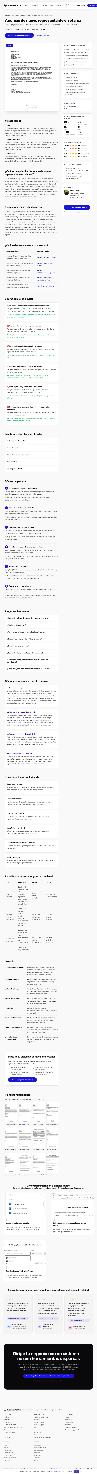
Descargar (7, 1437)
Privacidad (37, 1455)
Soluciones (35, 5)
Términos (37, 1458)
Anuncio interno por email (18, 688)
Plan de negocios (39, 1425)
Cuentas (37, 1419)
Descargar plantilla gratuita (19, 35)
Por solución (69, 1422)
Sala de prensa (8, 1450)
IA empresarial (39, 1422)
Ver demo (7, 1419)
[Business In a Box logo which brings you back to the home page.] (12, 5)
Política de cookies (59, 1471)
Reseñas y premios (10, 1458)
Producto (25, 5)
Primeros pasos (9, 1455)
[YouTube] (91, 1468)
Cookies (36, 1460)
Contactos (37, 1432)
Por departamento (70, 1427)
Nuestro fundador (40, 1447)
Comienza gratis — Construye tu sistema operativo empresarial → (48, 1376)
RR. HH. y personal (10, 1432)
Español (55, 1469)
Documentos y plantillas (72, 1430)
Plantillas (44, 5)
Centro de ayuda (9, 1453)
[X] (84, 1468)
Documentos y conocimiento (13, 1427)
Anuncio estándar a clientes (46, 257)
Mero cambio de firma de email (20, 753)
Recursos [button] (58, 5)
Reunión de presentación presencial (22, 712)
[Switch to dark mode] (72, 5)
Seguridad (7, 1460)
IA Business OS (8, 1422)
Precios (51, 5)
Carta (65, 108)
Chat (35, 1427)
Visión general (8, 1417)
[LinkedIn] (76, 1468)
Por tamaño (68, 1419)
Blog (5, 1445)
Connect (37, 1430)
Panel (36, 1435)
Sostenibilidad (38, 1450)
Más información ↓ (42, 35)
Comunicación (8, 1430)
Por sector (68, 1425)
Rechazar (69, 1471)
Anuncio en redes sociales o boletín (22, 734)
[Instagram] (80, 1468)
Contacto (37, 1453)
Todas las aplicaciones (41, 1417)
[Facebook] (87, 1468)
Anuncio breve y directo (45, 286)
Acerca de (67, 5)
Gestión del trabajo (10, 1425)
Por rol (67, 1417)
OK (76, 1471)
